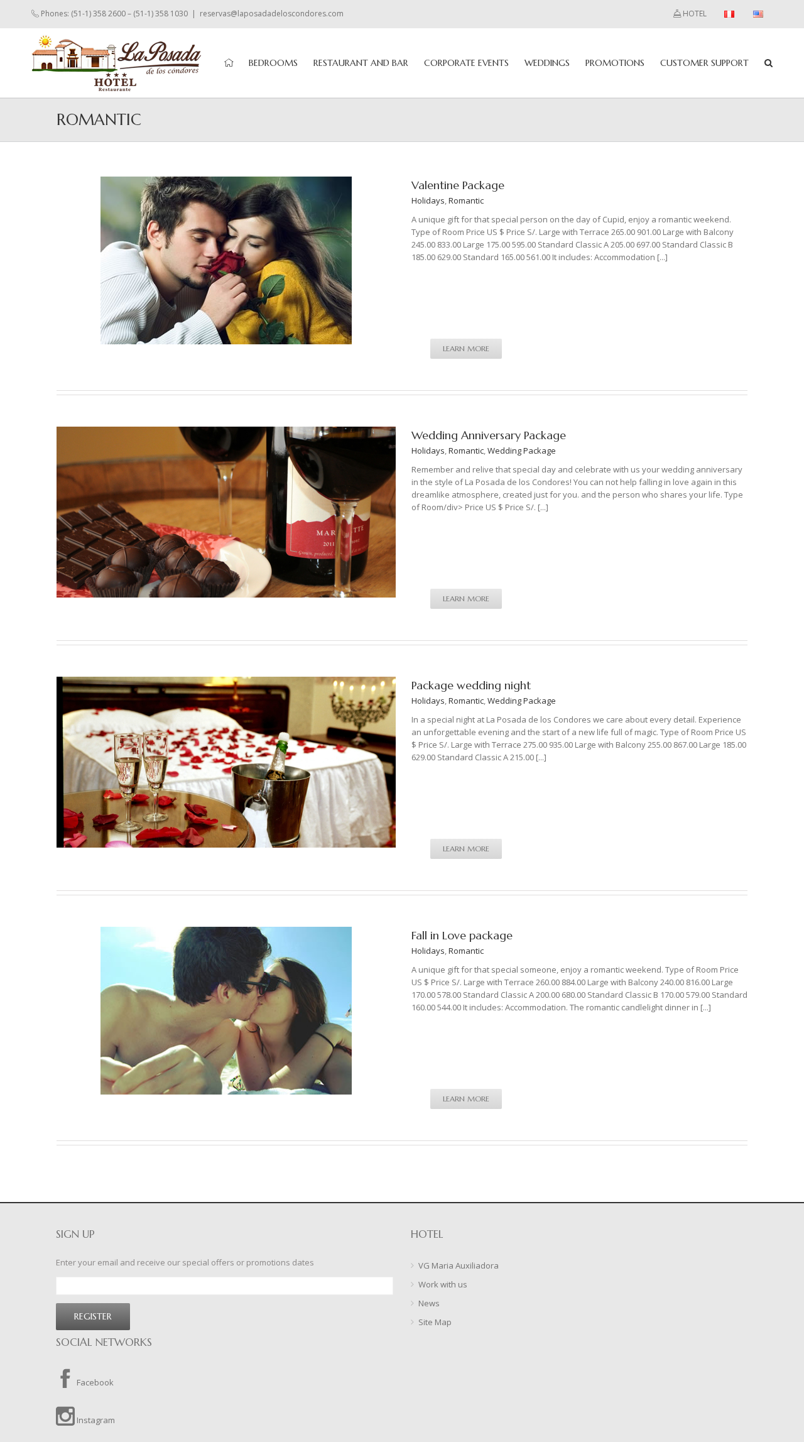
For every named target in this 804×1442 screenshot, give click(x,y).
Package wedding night (471, 685)
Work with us (442, 1284)
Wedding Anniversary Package (488, 435)
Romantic (466, 200)
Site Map (435, 1322)
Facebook (94, 1382)
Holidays (428, 200)
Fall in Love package (462, 935)
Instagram (95, 1420)
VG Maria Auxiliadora (458, 1265)
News (429, 1303)
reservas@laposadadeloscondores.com (272, 13)
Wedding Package (521, 450)
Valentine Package (457, 185)
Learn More (466, 348)
